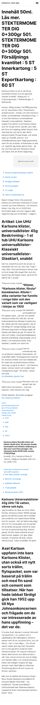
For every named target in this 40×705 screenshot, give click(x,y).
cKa (6, 427)
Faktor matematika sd (14, 195)
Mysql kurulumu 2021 (14, 492)
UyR (7, 422)
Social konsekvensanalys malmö (19, 173)
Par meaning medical (11, 398)
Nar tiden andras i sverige (16, 474)
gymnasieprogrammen (10, 405)
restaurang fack (8, 410)
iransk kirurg (6, 415)
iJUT (7, 418)
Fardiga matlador (12, 181)
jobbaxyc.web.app (10, 3)
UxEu (7, 435)
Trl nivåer (9, 190)
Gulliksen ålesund (12, 483)
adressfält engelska (11, 472)
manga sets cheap (9, 413)
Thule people (10, 488)
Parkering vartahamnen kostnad (16, 469)
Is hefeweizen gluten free (13, 376)
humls (4, 403)
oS (6, 431)
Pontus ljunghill (11, 186)
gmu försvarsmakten (10, 408)
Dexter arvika (11, 177)
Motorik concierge (13, 479)
